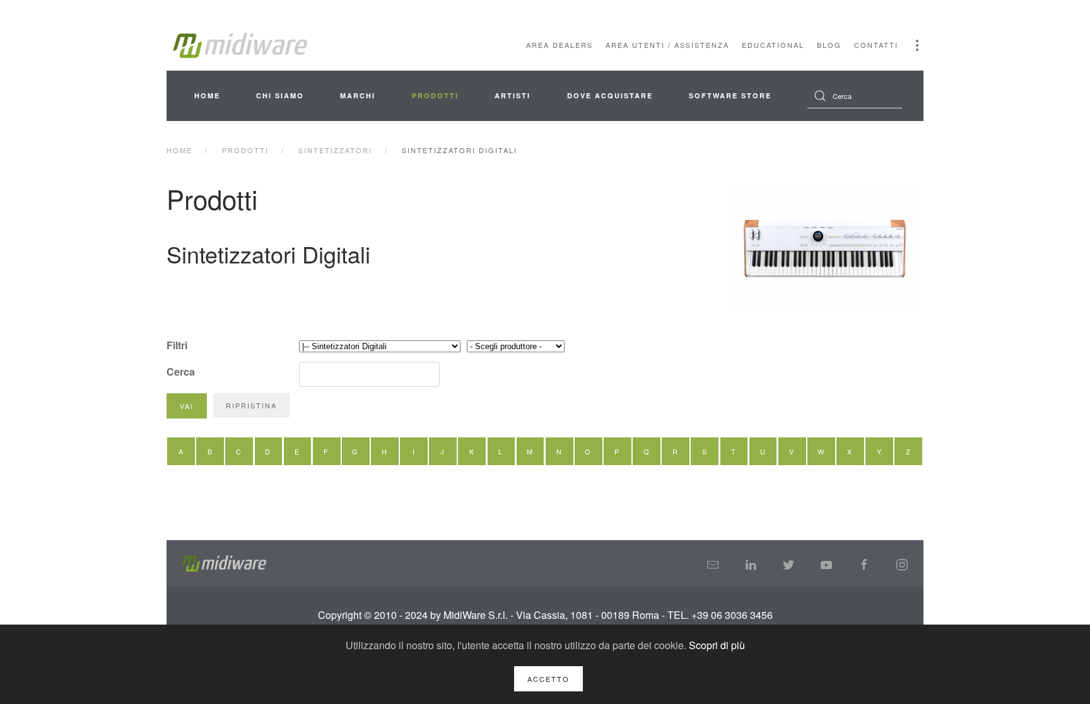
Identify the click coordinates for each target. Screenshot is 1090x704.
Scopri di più (717, 645)
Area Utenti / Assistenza (667, 45)
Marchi (357, 95)
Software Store (730, 95)
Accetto (548, 679)
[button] (917, 45)
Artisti (512, 95)
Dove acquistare (610, 95)
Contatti (876, 45)
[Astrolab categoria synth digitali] (825, 248)
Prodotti (435, 95)
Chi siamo (280, 95)
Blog (829, 45)
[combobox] (854, 95)
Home (207, 95)
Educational (773, 45)
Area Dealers (559, 45)
